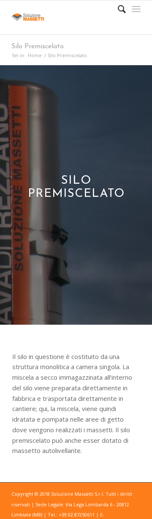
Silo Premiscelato (37, 46)
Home (35, 55)
